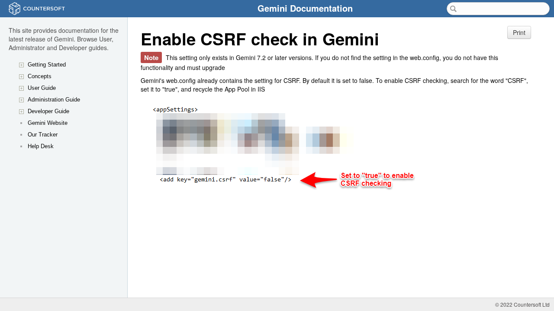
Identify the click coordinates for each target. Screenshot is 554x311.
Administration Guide (54, 99)
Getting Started (47, 64)
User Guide (42, 88)
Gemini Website (48, 123)
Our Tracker (43, 134)
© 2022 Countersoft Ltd (522, 304)
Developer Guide (48, 111)
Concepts (40, 76)
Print (519, 32)
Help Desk (41, 146)
